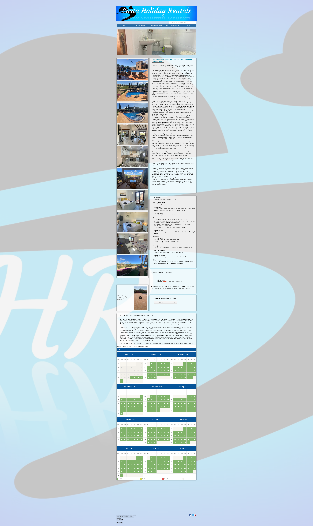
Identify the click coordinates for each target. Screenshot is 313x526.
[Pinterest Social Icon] (195, 515)
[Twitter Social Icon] (193, 515)
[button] (141, 25)
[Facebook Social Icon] (190, 515)
